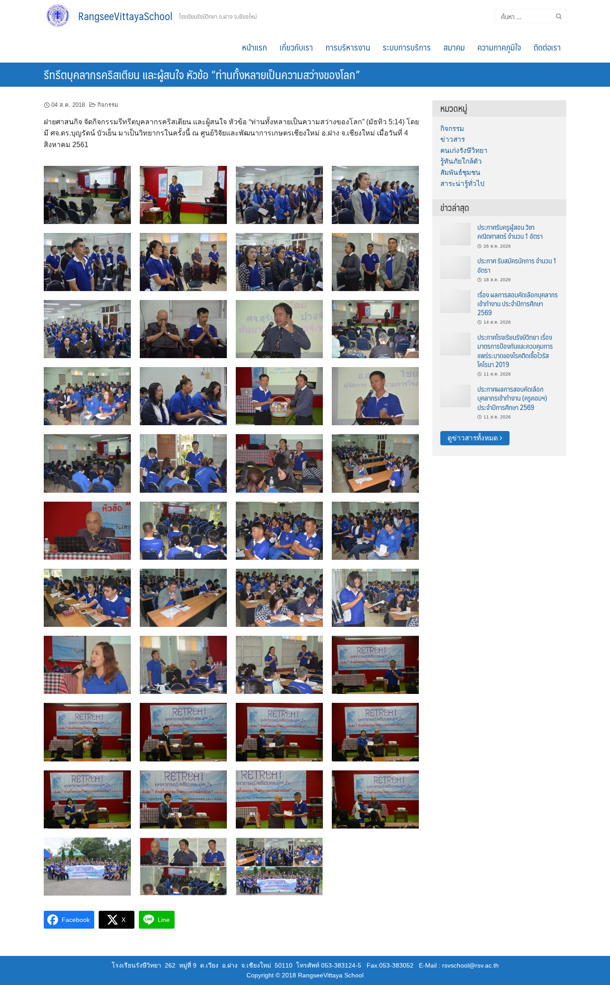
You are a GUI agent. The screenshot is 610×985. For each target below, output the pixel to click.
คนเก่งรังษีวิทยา (464, 150)
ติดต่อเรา (547, 47)
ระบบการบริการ (407, 47)
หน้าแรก (254, 47)
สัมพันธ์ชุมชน (460, 172)
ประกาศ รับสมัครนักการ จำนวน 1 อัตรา (516, 264)
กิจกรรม (107, 104)
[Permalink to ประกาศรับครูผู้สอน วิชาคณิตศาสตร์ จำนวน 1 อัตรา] (455, 233)
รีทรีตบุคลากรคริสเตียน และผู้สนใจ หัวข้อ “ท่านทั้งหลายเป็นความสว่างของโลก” (202, 74)
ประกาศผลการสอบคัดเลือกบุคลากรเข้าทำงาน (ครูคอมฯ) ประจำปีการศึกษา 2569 (512, 398)
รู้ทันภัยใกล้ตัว (461, 161)
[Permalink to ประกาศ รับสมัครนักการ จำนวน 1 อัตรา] (455, 267)
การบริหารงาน (348, 47)
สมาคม (454, 47)
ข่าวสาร (452, 139)
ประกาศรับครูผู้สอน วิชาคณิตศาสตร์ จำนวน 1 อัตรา (510, 231)
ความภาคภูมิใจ (499, 47)
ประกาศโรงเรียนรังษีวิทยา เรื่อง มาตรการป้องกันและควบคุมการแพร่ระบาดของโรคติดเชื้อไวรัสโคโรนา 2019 (515, 350)
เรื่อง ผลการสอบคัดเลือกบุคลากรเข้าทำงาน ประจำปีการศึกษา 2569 (517, 303)
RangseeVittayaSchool (125, 16)
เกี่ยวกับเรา (296, 47)
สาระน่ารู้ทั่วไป (462, 183)
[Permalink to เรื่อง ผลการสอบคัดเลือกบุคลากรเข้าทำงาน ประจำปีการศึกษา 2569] (455, 300)
